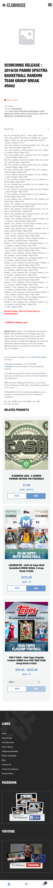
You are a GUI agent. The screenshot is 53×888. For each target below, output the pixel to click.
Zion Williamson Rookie (23, 116)
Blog (3, 760)
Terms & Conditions (10, 769)
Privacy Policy (7, 773)
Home (4, 734)
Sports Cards (32, 113)
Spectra (23, 113)
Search (26, 884)
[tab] (26, 129)
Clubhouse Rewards (10, 751)
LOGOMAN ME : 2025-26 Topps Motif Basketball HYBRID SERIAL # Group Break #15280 (26, 568)
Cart (40, 882)
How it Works (7, 747)
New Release (34, 111)
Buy (36, 496)
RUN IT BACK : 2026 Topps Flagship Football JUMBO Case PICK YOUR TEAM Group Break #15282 (26, 661)
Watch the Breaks (9, 756)
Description (9, 129)
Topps (41, 113)
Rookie (16, 113)
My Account (9, 884)
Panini (42, 111)
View (17, 496)
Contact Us (6, 764)
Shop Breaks (17, 109)
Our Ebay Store (8, 742)
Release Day (9, 113)
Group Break (23, 111)
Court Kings (13, 111)
